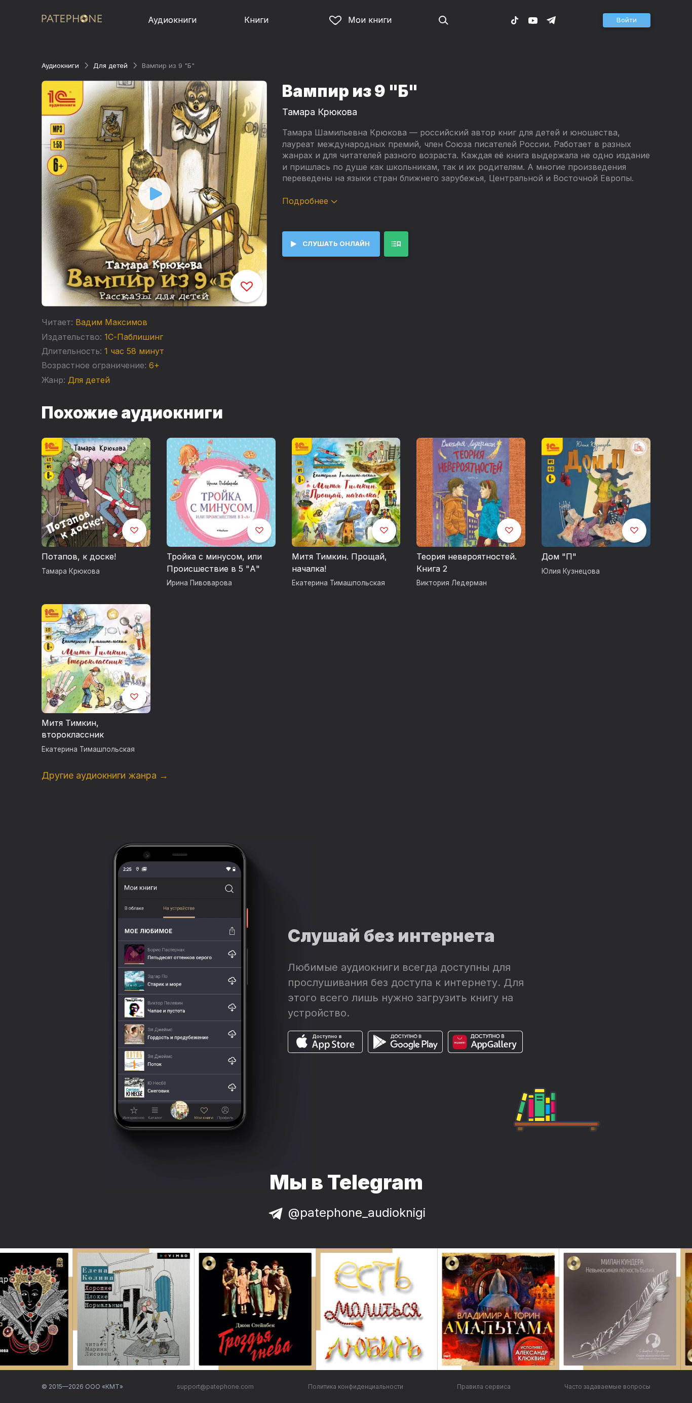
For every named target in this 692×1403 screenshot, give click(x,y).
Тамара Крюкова (319, 112)
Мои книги (370, 20)
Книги (256, 20)
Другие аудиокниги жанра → (105, 775)
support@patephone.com (215, 1386)
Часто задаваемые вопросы (607, 1386)
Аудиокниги (172, 20)
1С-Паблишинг (133, 337)
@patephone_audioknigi (357, 1212)
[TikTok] (515, 20)
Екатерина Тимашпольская (338, 583)
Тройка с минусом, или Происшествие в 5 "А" (214, 562)
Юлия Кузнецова (571, 571)
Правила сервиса (484, 1386)
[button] (626, 20)
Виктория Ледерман (451, 583)
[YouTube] (533, 20)
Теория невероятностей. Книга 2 (466, 562)
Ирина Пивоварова (199, 583)
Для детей (110, 65)
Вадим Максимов (111, 322)
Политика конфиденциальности (355, 1386)
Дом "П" (559, 556)
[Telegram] (551, 20)
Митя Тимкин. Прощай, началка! (339, 562)
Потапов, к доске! (79, 556)
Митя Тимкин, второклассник (73, 729)
